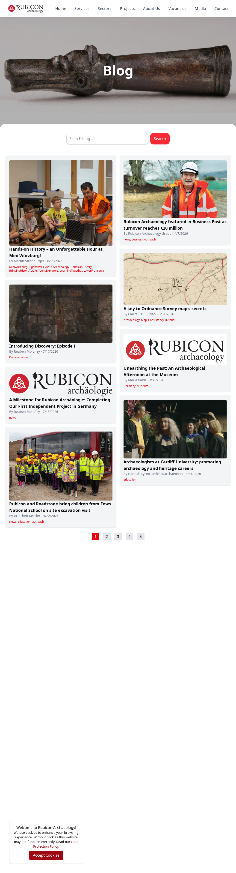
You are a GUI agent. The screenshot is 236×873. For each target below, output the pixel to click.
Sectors (105, 8)
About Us (151, 8)
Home (60, 8)
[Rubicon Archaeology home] (25, 8)
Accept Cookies (46, 855)
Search (160, 138)
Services (81, 8)
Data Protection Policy (55, 844)
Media (200, 8)
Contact (221, 8)
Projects (127, 8)
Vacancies (177, 8)
